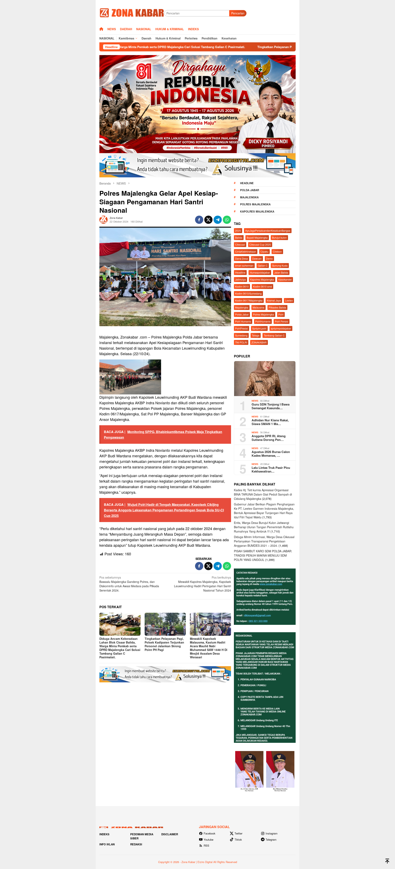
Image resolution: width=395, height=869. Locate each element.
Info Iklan (107, 844)
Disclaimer (169, 834)
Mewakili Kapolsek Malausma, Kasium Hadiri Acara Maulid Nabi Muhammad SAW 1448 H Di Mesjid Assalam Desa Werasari (208, 648)
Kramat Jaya (274, 300)
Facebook (209, 833)
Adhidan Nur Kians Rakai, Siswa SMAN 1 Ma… (270, 422)
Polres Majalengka (255, 204)
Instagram (272, 833)
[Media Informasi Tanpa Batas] (131, 13)
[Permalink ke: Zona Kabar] (103, 219)
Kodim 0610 (242, 286)
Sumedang (241, 335)
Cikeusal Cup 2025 (260, 244)
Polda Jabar (249, 190)
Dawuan (257, 258)
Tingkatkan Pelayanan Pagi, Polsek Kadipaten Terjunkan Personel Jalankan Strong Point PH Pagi (264, 47)
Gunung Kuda (280, 265)
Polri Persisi (281, 321)
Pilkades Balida (277, 307)
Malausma (258, 307)
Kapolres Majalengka (257, 211)
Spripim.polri (259, 328)
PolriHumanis (263, 321)
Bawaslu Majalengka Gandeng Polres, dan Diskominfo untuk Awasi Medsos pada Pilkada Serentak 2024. (129, 583)
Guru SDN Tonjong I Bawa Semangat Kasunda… (270, 406)
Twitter (238, 833)
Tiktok (238, 839)
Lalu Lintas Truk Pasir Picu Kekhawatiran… (271, 469)
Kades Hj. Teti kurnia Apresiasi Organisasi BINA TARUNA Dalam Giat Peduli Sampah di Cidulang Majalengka (263, 494)
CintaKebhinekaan (245, 251)
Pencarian (237, 13)
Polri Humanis (243, 321)
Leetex (289, 300)
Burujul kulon (279, 237)
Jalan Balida (281, 272)
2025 (238, 230)
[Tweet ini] (208, 220)
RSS (206, 845)
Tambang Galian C (274, 335)
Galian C (263, 265)
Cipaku (264, 251)
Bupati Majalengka (257, 237)
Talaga (255, 335)
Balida (238, 237)
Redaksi (136, 844)
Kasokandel (285, 279)
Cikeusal (240, 244)
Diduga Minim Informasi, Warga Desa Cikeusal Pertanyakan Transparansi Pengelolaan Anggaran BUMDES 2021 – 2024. (264, 541)
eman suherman (244, 265)
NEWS (255, 400)
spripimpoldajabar (281, 328)
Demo (269, 258)
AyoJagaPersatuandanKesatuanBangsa (267, 230)
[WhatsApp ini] (227, 220)
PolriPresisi (241, 328)
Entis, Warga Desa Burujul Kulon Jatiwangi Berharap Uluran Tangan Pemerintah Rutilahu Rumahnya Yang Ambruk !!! (264, 527)
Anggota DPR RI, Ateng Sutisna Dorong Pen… (269, 437)
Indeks (104, 834)
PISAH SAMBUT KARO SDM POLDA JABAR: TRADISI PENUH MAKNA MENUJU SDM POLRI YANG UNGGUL (263, 555)
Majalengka (249, 197)
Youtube (208, 839)
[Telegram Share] (218, 220)
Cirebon (277, 251)
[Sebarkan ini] (199, 220)
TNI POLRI (241, 342)
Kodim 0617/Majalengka (249, 300)
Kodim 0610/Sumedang (248, 293)
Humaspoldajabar (260, 272)
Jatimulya (240, 279)
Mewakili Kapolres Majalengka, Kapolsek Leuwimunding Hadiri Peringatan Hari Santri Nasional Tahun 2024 (202, 583)
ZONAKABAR (259, 342)
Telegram (271, 839)
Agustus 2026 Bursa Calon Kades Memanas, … (271, 453)
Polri (280, 314)
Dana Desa (241, 258)
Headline (247, 183)
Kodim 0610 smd (262, 286)
